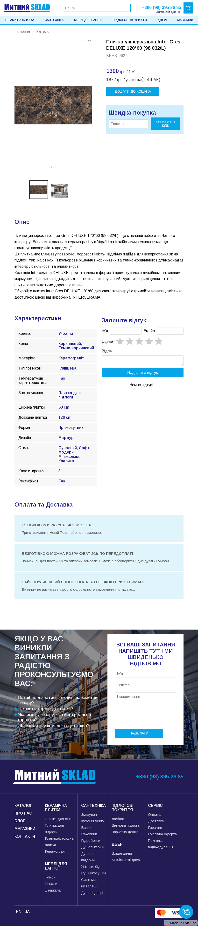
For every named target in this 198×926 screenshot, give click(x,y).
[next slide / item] (88, 105)
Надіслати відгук (142, 372)
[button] (50, 167)
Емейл (149, 331)
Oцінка (107, 341)
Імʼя (105, 331)
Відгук (107, 351)
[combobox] (97, 8)
